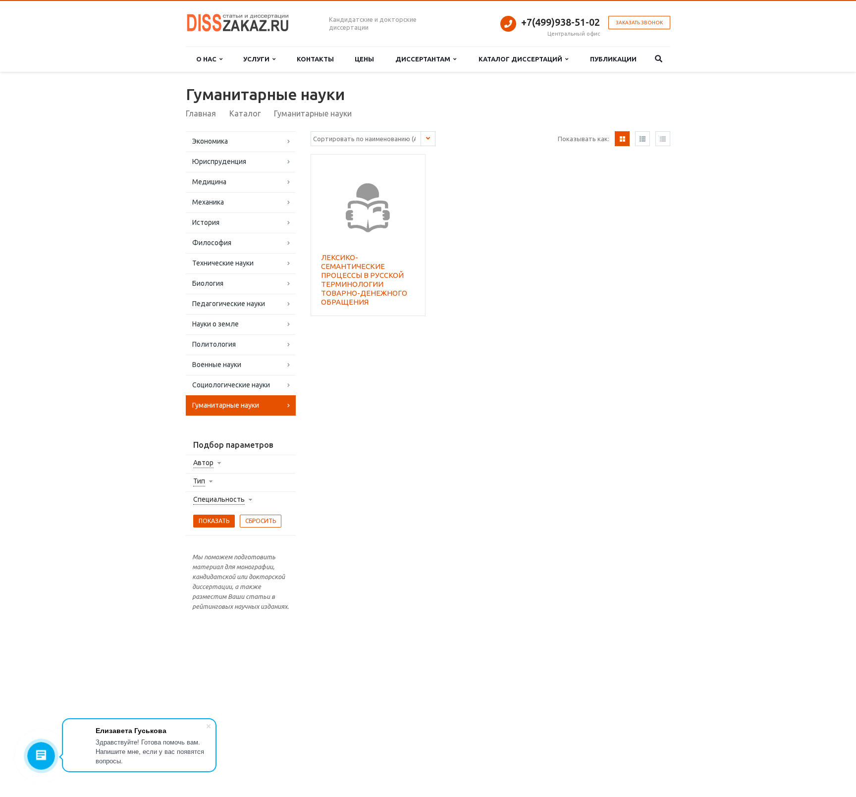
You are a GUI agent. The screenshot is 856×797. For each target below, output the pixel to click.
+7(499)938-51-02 (560, 22)
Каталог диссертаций (522, 58)
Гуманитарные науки (225, 405)
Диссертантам (424, 58)
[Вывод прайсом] (662, 138)
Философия (211, 243)
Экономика (210, 141)
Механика (208, 202)
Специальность (219, 499)
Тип (199, 481)
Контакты (315, 58)
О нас (207, 58)
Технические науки (223, 263)
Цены (364, 58)
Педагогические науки (228, 304)
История (205, 222)
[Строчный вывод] (642, 138)
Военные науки (216, 365)
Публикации (613, 58)
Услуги (257, 58)
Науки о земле (215, 324)
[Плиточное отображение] (622, 138)
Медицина (209, 182)
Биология (207, 283)
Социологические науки (231, 385)
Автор (203, 463)
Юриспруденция (219, 161)
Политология (214, 344)
